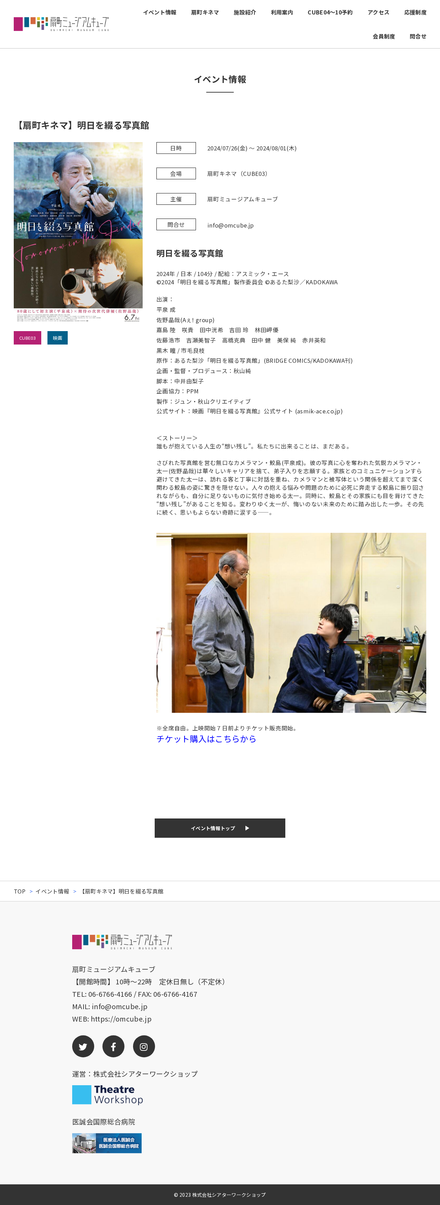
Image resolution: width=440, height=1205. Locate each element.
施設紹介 (245, 12)
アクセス (378, 12)
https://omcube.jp (121, 1019)
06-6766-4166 (110, 994)
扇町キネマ (205, 12)
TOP (19, 891)
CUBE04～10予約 (330, 12)
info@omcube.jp (119, 1006)
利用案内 (282, 12)
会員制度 (384, 36)
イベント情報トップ (213, 828)
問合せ (418, 36)
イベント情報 (160, 12)
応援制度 (415, 12)
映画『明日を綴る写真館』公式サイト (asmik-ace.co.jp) (267, 411)
